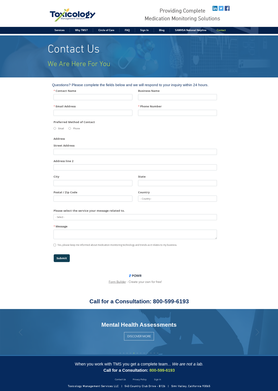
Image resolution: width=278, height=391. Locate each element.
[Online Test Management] (137, 353)
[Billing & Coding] (147, 353)
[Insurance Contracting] (157, 353)
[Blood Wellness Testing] (140, 353)
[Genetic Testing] (150, 353)
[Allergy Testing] (123, 353)
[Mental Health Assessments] (130, 353)
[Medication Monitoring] (120, 353)
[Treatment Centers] (133, 353)
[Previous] (20, 332)
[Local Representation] (154, 353)
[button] (59, 30)
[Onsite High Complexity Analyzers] (144, 353)
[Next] (257, 332)
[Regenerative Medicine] (127, 353)
